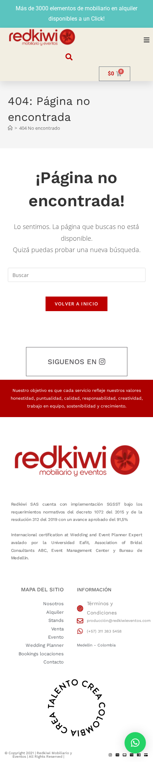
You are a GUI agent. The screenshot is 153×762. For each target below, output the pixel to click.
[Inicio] (10, 128)
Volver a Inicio (77, 303)
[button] (146, 39)
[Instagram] (110, 754)
